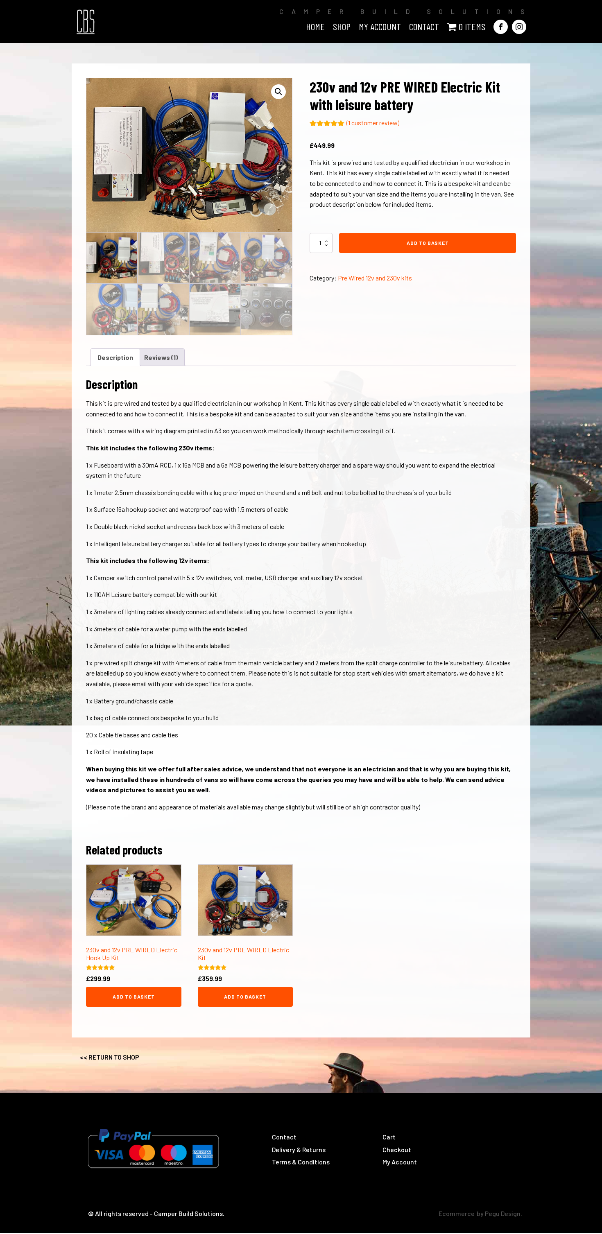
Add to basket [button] (134, 996)
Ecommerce (457, 1213)
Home (315, 26)
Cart (389, 1137)
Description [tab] (115, 357)
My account (380, 26)
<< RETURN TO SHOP (109, 1057)
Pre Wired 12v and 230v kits (375, 278)
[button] (278, 91)
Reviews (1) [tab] (161, 357)
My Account (399, 1162)
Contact (424, 26)
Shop (342, 26)
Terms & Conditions (301, 1162)
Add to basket (428, 243)
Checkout (396, 1149)
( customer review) (372, 123)
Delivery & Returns (299, 1149)
